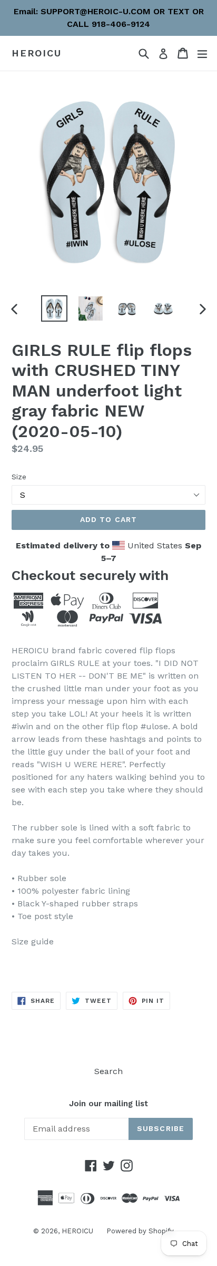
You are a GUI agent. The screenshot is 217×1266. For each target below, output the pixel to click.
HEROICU (37, 53)
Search (108, 1071)
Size (19, 476)
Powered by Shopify (140, 1231)
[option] (54, 308)
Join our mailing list (108, 1103)
